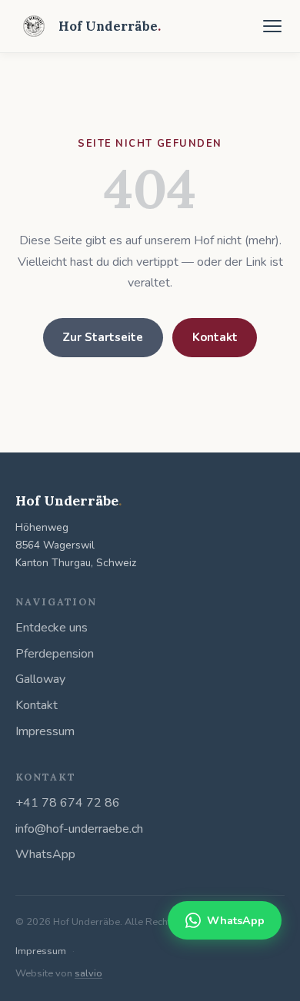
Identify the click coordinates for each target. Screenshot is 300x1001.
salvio (88, 973)
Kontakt (215, 337)
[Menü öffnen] (272, 26)
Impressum (45, 731)
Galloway (40, 679)
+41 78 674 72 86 (67, 802)
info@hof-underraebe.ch (79, 828)
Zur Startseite (102, 337)
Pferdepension (54, 653)
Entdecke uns (51, 627)
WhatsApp (45, 854)
